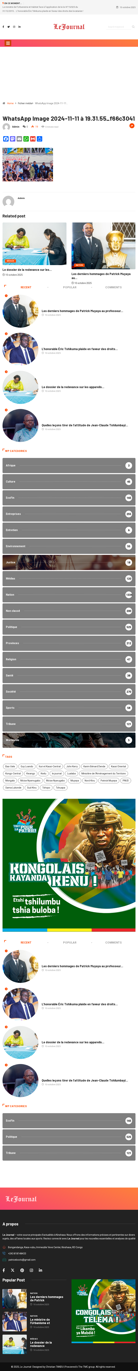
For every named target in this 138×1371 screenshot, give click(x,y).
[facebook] (3, 23)
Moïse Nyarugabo (55, 776)
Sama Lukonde (13, 783)
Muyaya (75, 776)
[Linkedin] (20, 23)
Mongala (10, 776)
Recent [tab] (26, 283)
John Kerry (72, 762)
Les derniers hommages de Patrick (46, 1294)
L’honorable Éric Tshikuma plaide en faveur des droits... (80, 345)
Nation (10, 261)
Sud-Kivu (32, 783)
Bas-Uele (10, 762)
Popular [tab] (69, 283)
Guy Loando (27, 762)
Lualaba (71, 769)
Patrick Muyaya (109, 776)
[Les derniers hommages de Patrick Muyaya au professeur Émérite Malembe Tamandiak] (15, 1295)
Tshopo (46, 783)
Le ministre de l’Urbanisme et (40, 1317)
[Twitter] (8, 23)
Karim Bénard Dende (94, 762)
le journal (57, 769)
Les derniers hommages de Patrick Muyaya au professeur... (82, 307)
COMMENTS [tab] (113, 283)
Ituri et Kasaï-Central (50, 762)
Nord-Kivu (90, 776)
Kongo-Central (13, 769)
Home (10, 99)
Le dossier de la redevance (41, 1340)
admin (15, 123)
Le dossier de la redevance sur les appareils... (73, 383)
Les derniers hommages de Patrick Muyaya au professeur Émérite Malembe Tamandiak (45, 7)
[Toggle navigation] (8, 39)
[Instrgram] (14, 23)
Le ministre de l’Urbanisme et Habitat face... (102, 271)
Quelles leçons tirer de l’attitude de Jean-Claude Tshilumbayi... (85, 421)
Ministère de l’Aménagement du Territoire (103, 769)
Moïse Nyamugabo (30, 776)
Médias (45, 380)
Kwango (30, 769)
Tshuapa (60, 783)
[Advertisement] (69, 71)
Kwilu (43, 769)
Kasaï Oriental (118, 762)
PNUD (126, 776)
